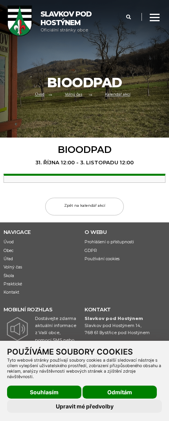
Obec (8, 250)
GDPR (90, 250)
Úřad (8, 258)
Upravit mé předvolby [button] (85, 406)
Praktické (13, 284)
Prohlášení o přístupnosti (109, 242)
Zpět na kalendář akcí (84, 205)
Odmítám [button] (119, 392)
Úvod (39, 94)
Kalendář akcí (117, 94)
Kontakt (11, 292)
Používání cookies (101, 258)
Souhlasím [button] (44, 392)
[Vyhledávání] (128, 17)
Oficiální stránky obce (66, 21)
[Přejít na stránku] (23, 21)
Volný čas (74, 94)
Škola (9, 275)
